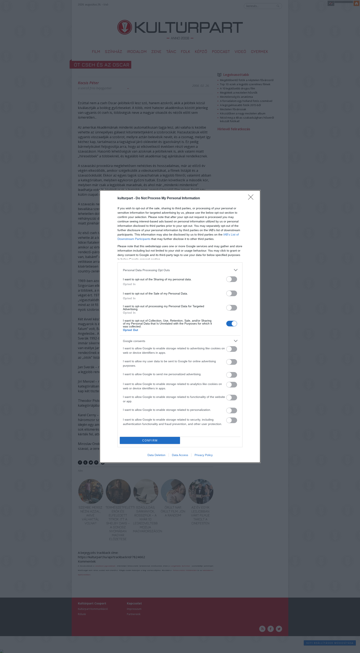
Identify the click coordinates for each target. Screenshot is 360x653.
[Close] (252, 198)
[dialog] (180, 326)
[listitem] (180, 270)
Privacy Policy (204, 455)
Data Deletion (156, 455)
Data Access (180, 455)
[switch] (231, 279)
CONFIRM (150, 440)
